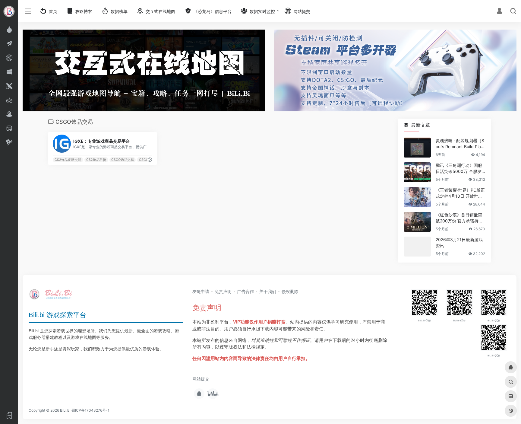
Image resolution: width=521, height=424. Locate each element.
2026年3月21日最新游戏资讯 (459, 242)
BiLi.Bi (65, 410)
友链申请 (200, 291)
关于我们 (267, 291)
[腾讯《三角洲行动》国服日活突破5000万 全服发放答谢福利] (417, 172)
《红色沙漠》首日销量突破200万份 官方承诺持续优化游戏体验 (459, 218)
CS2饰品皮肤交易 (68, 160)
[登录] (499, 11)
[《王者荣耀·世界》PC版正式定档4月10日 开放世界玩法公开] (417, 197)
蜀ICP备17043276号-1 (90, 410)
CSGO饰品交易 (122, 160)
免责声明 (223, 291)
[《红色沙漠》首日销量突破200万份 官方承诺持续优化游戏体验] (417, 222)
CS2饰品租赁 (96, 160)
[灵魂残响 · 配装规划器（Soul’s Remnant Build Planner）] (417, 148)
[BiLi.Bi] (53, 296)
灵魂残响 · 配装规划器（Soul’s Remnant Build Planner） (460, 144)
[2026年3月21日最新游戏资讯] (417, 247)
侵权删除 (290, 291)
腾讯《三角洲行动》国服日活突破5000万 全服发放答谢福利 (459, 168)
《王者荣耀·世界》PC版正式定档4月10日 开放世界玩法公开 (460, 193)
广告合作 (245, 291)
